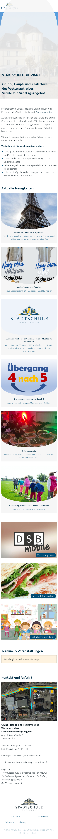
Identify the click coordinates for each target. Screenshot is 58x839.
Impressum (42, 816)
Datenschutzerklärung (15, 822)
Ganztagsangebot (44, 112)
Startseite (15, 816)
